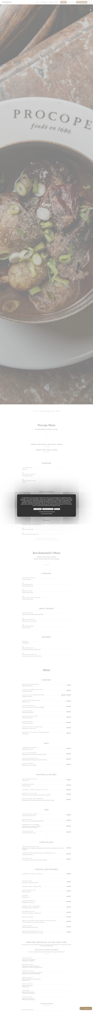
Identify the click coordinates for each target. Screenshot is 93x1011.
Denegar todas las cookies (48, 508)
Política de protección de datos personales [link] (47, 511)
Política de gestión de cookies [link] (46, 513)
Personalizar (57, 508)
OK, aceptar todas (37, 508)
